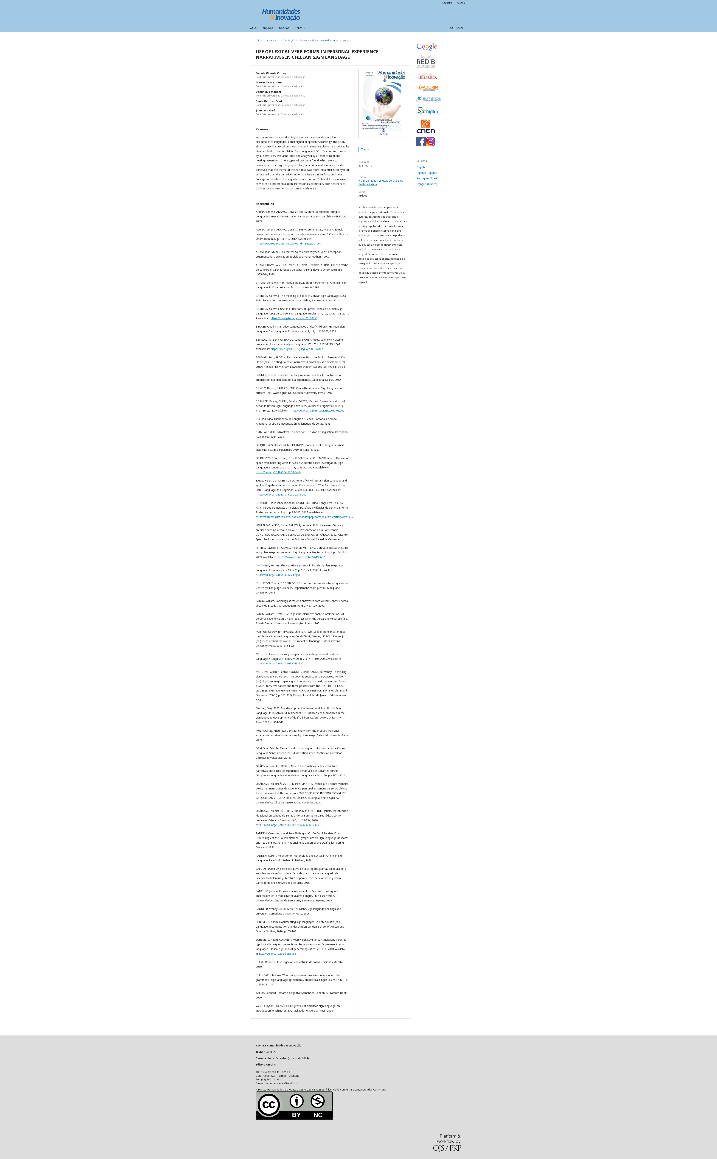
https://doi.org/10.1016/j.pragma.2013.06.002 (317, 410)
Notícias (284, 28)
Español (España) (426, 173)
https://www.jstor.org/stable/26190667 (301, 557)
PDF (366, 149)
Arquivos (268, 28)
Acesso (461, 2)
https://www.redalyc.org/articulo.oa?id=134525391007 (288, 243)
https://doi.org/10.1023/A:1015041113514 (281, 663)
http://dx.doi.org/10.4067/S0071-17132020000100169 (288, 825)
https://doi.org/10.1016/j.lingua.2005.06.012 (297, 349)
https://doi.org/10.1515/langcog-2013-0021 (282, 494)
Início (259, 40)
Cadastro (447, 2)
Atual (253, 28)
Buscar (458, 28)
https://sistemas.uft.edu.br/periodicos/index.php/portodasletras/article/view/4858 (305, 517)
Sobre (299, 28)
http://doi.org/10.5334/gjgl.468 (277, 953)
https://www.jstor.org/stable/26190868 (294, 318)
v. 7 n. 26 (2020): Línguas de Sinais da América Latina (309, 40)
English (420, 167)
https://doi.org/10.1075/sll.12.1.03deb (278, 472)
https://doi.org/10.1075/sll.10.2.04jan (278, 575)
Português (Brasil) (427, 178)
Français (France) (426, 184)
